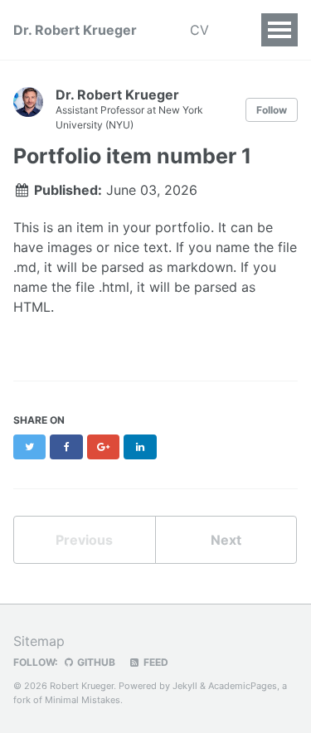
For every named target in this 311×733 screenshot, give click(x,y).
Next (226, 540)
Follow (271, 110)
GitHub (95, 662)
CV (199, 30)
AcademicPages (242, 686)
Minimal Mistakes (82, 700)
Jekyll (185, 686)
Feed (154, 662)
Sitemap (39, 641)
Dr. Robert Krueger (75, 30)
